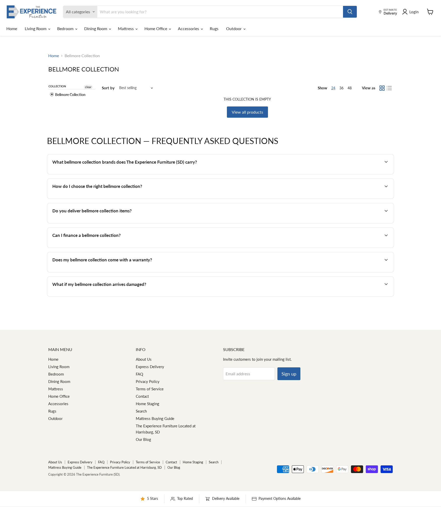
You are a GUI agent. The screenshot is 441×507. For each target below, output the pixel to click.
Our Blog (143, 439)
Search (141, 411)
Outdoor (234, 28)
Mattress (126, 28)
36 (341, 88)
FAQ (139, 374)
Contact (142, 396)
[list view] (389, 88)
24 (333, 88)
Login (414, 11)
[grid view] (382, 88)
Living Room (36, 28)
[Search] (350, 12)
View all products (247, 112)
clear (88, 87)
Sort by (108, 88)
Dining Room (96, 28)
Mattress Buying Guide (155, 418)
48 (350, 88)
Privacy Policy (148, 381)
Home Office (156, 28)
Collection (57, 86)
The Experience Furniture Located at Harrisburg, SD (124, 467)
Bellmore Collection (69, 94)
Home (11, 28)
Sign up (288, 374)
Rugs (214, 28)
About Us (144, 359)
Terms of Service (150, 389)
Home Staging (147, 403)
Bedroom (66, 28)
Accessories (189, 28)
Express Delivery (150, 366)
